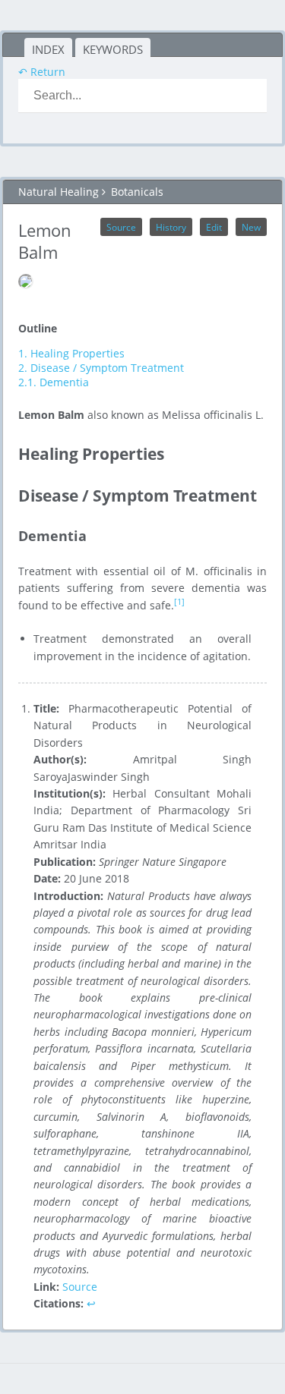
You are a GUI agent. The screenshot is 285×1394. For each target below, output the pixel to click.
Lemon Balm (44, 241)
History (171, 227)
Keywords (113, 49)
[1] (179, 601)
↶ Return (41, 72)
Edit (214, 227)
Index (48, 49)
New (251, 227)
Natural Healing (58, 191)
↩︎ (91, 1303)
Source (121, 227)
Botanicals (137, 191)
